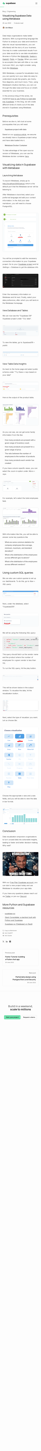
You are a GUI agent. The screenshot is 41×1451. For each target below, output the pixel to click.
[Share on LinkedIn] (7, 941)
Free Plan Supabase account (21, 882)
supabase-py (10, 914)
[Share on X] (3, 941)
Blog (4, 11)
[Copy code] (36, 638)
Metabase (14, 68)
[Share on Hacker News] (10, 941)
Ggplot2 (6, 59)
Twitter (8, 896)
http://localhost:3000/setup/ (14, 184)
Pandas (20, 59)
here (27, 156)
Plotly (12, 59)
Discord (23, 896)
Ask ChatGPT (9, 933)
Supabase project (25, 264)
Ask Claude (8, 935)
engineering (11, 11)
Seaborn (33, 56)
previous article (20, 134)
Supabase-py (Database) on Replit (18, 924)
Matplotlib (25, 56)
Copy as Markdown (11, 930)
